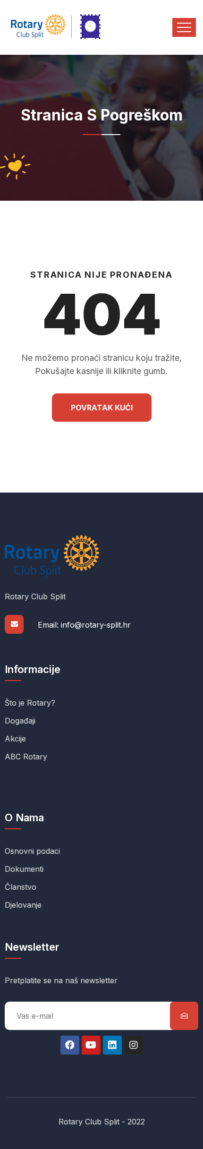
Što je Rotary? (30, 702)
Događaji (20, 720)
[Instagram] (133, 1045)
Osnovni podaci (32, 851)
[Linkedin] (112, 1045)
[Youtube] (91, 1045)
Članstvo (20, 887)
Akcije (15, 738)
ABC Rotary (26, 756)
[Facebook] (69, 1045)
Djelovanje (23, 905)
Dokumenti (24, 869)
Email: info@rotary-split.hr (84, 625)
